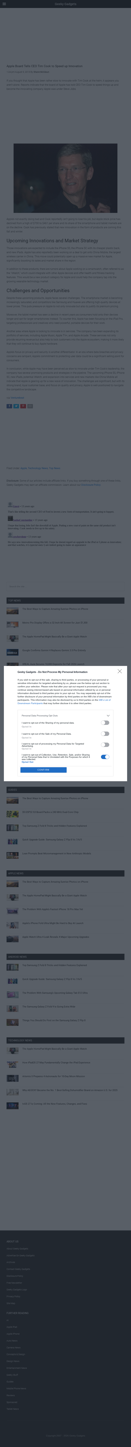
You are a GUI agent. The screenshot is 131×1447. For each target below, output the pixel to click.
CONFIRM (43, 770)
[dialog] (65, 723)
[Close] (121, 672)
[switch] (105, 723)
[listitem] (65, 715)
